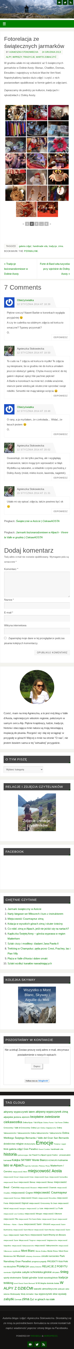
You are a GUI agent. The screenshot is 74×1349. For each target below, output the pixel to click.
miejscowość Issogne (17, 1208)
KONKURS (53, 1160)
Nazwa (9, 599)
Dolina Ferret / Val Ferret (53, 1122)
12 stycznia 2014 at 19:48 (33, 411)
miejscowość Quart (49, 1219)
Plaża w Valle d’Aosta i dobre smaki (27, 958)
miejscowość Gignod (18, 1203)
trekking (8, 1282)
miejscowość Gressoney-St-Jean (43, 1203)
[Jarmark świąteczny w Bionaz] (37, 193)
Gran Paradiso (31, 1149)
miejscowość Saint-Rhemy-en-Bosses (48, 1235)
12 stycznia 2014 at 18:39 (33, 304)
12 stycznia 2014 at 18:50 (33, 352)
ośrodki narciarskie (50, 1256)
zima (60, 246)
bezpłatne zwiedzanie (45, 1116)
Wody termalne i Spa (29, 1294)
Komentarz (11, 569)
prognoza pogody (39, 1261)
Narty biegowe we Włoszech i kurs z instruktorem (35, 913)
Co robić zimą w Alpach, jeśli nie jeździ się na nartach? (38, 928)
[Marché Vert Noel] (15, 112)
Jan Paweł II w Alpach (38, 1155)
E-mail (8, 612)
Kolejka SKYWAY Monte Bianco (30, 1160)
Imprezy (17, 57)
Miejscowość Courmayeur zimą (25, 918)
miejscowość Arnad (11, 1177)
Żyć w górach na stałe (42, 1299)
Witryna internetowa (15, 625)
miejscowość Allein (20, 1172)
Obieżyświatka (25, 300)
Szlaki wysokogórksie (48, 1278)
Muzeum (21, 1256)
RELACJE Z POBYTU (54, 1266)
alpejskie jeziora (12, 1117)
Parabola (36, 1336)
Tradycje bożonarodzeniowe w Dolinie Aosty (16, 268)
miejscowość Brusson (28, 1188)
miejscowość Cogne (22, 1192)
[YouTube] (59, 2)
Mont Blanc (28, 1250)
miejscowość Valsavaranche (23, 1246)
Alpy (8, 57)
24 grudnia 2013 (51, 52)
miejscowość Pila (11, 1219)
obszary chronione (33, 1256)
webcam (61, 1289)
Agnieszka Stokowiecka (23, 52)
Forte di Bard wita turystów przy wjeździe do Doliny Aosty (55, 268)
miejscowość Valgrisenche (46, 1240)
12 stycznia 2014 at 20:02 (33, 449)
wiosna (6, 1294)
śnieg (64, 1272)
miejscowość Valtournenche (46, 1246)
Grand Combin (44, 1149)
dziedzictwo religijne (14, 1143)
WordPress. (51, 1336)
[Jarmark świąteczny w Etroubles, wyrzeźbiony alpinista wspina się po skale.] (26, 209)
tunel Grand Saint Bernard (24, 1283)
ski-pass (56, 1272)
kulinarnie (63, 1160)
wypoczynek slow (48, 1293)
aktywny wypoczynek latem (19, 1111)
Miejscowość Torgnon (27, 1240)
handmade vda (40, 246)
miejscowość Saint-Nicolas (44, 1230)
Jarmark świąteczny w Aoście (24, 908)
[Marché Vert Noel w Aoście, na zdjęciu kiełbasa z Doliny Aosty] (15, 161)
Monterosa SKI (10, 1256)
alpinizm (26, 1117)
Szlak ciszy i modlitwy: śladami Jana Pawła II (33, 943)
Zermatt (18, 1299)
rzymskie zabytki (21, 1272)
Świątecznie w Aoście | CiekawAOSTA (38, 521)
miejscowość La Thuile (53, 1208)
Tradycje (29, 57)
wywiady (62, 1294)
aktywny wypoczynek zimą (52, 1111)
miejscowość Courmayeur (50, 1192)
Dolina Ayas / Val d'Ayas (33, 1122)
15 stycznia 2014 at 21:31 (33, 493)
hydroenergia (22, 1155)
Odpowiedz (61, 337)
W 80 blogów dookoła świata (47, 1283)
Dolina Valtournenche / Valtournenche (46, 1133)
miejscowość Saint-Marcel (23, 1230)
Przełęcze (23, 1266)
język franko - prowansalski (58, 1155)
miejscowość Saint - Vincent (37, 1224)
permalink (31, 251)
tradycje (53, 246)
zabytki (9, 1299)
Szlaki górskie (29, 1277)
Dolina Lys (35, 1128)
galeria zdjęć (25, 246)
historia (10, 1154)
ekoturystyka (29, 1144)
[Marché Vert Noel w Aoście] (15, 128)
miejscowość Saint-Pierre (19, 1235)
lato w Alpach (14, 1165)
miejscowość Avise (26, 1177)
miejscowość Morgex (33, 1214)
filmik (6, 1149)
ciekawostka (13, 1122)
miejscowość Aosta (45, 1171)
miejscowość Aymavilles (58, 1177)
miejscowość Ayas (41, 1177)
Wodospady (15, 1294)
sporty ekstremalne (12, 1278)
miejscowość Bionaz (26, 1182)
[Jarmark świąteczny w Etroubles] (15, 177)
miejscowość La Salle (35, 1208)
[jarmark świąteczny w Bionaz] (58, 112)
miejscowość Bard (11, 1182)
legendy (27, 1166)
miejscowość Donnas (12, 1198)
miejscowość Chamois (47, 1187)
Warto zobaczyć (46, 57)
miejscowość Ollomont (52, 1214)
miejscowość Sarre (11, 1240)
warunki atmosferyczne (45, 1289)
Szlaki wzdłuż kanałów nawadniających (30, 963)
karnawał (7, 1160)
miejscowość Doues (29, 1198)
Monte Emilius (41, 1251)
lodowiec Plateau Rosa (40, 1166)
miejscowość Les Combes (14, 1214)
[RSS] (70, 2)
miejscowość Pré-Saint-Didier (30, 1219)
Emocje (44, 1143)
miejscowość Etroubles (47, 1198)
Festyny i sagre (60, 1144)
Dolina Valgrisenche (48, 1128)
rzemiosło (7, 1272)
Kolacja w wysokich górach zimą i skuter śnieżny (35, 923)
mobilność (16, 1251)
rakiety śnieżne (35, 1267)
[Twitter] (65, 2)
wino (67, 1289)
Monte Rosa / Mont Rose (57, 1251)
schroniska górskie (41, 1272)
